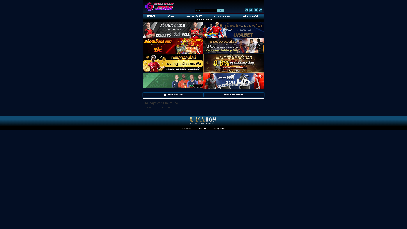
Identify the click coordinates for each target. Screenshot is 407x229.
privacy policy (219, 128)
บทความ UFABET (194, 16)
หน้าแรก (170, 16)
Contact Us (186, 128)
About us (202, 128)
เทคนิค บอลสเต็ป (250, 16)
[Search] (220, 10)
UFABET (151, 16)
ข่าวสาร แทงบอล (222, 16)
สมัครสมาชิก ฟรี (204, 19)
